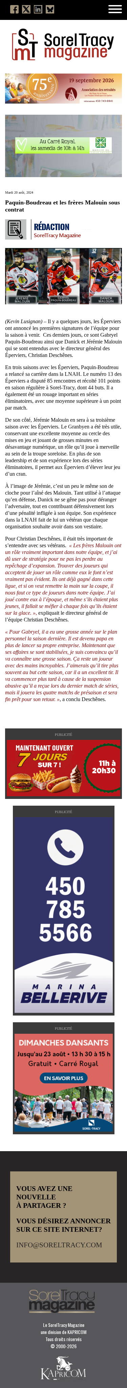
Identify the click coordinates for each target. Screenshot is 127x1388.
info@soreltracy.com (59, 1245)
